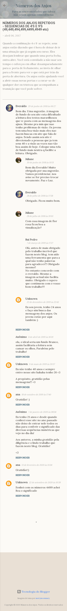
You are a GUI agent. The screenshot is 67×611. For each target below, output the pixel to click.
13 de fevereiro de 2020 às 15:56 (36, 465)
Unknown (31, 298)
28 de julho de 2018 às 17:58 (40, 195)
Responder (23, 329)
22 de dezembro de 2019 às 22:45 (43, 302)
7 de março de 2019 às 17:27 (40, 243)
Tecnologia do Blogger (35, 591)
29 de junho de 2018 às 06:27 (42, 106)
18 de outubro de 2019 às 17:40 (36, 394)
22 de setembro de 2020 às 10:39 (45, 482)
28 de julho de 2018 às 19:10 (40, 216)
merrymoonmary (43, 598)
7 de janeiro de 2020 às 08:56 (42, 412)
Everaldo (21, 106)
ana (18, 394)
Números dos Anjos (33, 5)
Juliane (29, 159)
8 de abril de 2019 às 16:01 (40, 337)
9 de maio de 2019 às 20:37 (42, 364)
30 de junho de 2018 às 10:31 (40, 162)
